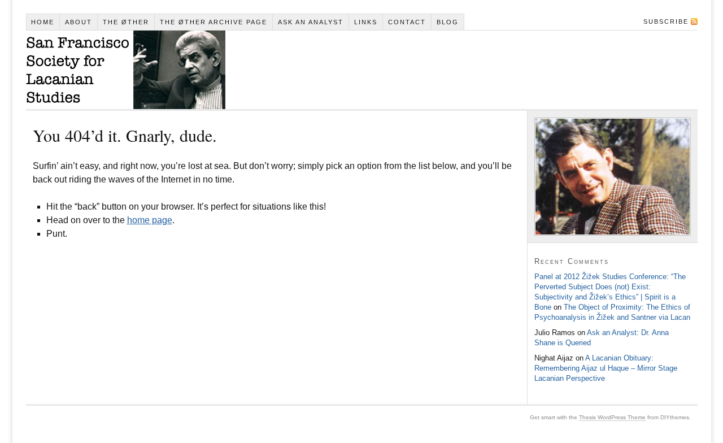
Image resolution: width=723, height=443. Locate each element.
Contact (407, 22)
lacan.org (125, 70)
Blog (448, 22)
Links (365, 22)
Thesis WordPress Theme (612, 417)
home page (149, 220)
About (78, 22)
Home (42, 22)
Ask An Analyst (310, 22)
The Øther (126, 22)
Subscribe (666, 21)
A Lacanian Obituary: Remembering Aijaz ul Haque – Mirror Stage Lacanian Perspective (605, 368)
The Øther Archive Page (213, 22)
